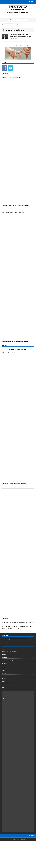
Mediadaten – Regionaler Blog (9, 651)
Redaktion (4, 654)
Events (3, 684)
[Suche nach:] (18, 19)
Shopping (4, 670)
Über (3, 649)
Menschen (4, 673)
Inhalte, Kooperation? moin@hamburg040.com (18, 46)
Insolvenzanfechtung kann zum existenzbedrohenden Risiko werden (20, 35)
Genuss (3, 676)
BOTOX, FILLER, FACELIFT (8, 626)
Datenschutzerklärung (7, 660)
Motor (3, 681)
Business (4, 678)
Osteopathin (12, 622)
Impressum (4, 657)
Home (3, 667)
